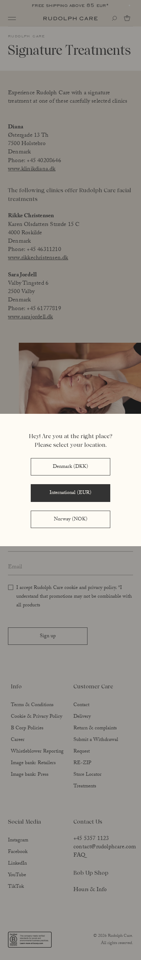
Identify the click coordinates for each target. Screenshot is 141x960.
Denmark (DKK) (70, 467)
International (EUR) (70, 493)
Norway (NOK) (70, 519)
